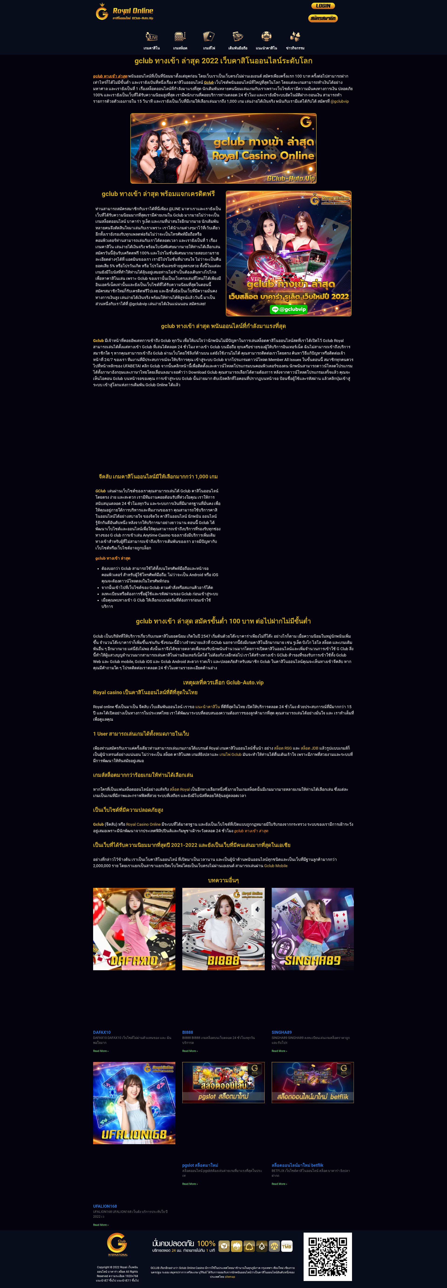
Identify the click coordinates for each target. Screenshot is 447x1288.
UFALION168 (105, 1206)
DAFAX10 (102, 1032)
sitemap (230, 1276)
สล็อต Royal (180, 789)
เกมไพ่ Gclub (231, 754)
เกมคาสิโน (152, 48)
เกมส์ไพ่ (209, 48)
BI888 (187, 1032)
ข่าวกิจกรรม (295, 48)
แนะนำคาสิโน (266, 48)
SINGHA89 (282, 1032)
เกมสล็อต (180, 48)
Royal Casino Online (143, 824)
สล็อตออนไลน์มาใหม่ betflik (297, 1165)
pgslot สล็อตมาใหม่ (200, 1165)
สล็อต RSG (283, 748)
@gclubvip (340, 101)
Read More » (101, 1051)
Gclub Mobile (276, 865)
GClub (100, 491)
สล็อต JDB (309, 748)
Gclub (209, 82)
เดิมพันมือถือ (237, 48)
